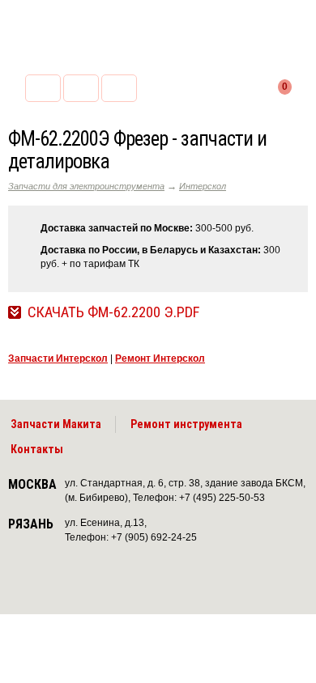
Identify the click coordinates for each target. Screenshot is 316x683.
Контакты (37, 449)
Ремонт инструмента (186, 424)
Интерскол (202, 186)
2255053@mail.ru (81, 88)
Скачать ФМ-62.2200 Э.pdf (113, 312)
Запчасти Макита (56, 424)
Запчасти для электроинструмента (86, 186)
